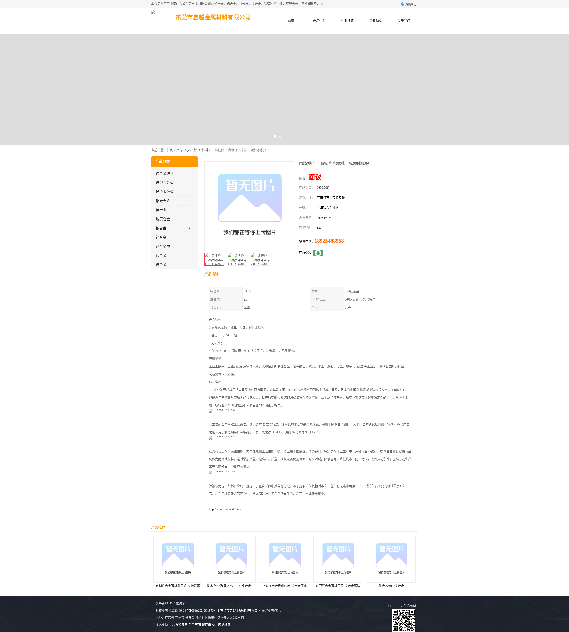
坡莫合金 (163, 219)
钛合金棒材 (200, 150)
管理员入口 (209, 624)
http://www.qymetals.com (225, 509)
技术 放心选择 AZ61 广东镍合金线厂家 (180, 586)
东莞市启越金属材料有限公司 (240, 610)
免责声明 (194, 624)
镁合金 (161, 265)
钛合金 (161, 255)
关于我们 (404, 20)
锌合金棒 (163, 246)
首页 (291, 20)
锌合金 (161, 237)
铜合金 (161, 228)
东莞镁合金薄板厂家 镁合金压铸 (284, 586)
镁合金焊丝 (165, 173)
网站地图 (224, 624)
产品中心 (319, 20)
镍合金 (161, 210)
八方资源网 (180, 624)
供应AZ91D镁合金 (338, 586)
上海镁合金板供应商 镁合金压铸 (231, 586)
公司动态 (375, 20)
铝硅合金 (163, 201)
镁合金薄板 (165, 192)
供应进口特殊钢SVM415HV (391, 586)
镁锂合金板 (165, 183)
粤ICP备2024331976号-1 (203, 610)
